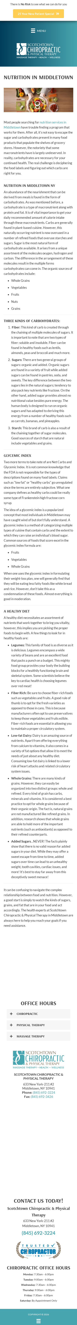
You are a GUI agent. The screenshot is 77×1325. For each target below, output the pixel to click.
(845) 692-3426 (42, 1097)
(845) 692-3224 (44, 1092)
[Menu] (38, 1321)
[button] (38, 1013)
